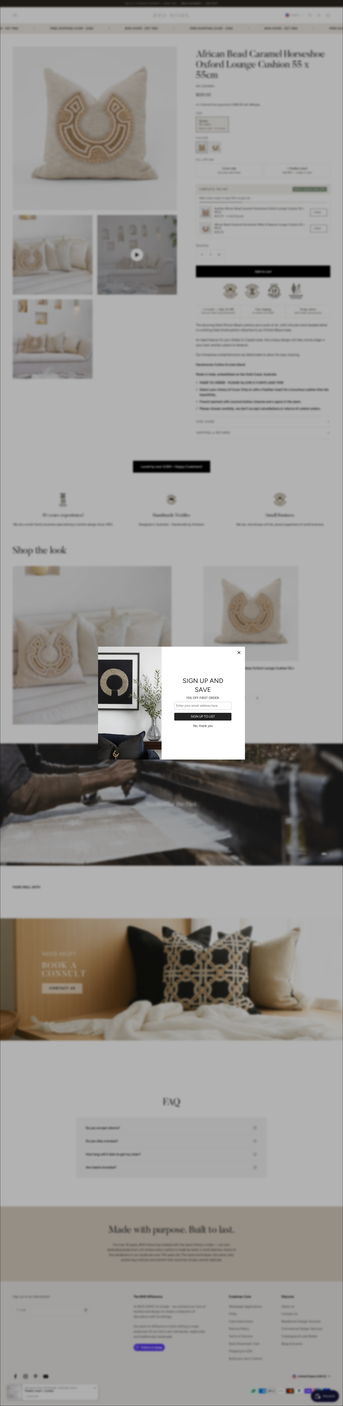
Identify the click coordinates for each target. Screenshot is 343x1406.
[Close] (239, 652)
